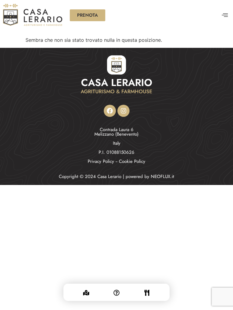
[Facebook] (110, 111)
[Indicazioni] (86, 289)
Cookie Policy (132, 161)
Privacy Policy (101, 161)
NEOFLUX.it (162, 176)
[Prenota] (147, 289)
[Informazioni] (116, 289)
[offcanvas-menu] (225, 15)
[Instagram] (123, 111)
